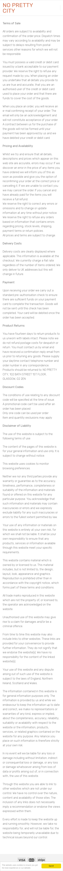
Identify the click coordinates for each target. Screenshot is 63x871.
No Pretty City (18, 8)
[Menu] (55, 8)
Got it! (51, 865)
